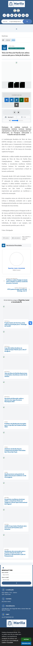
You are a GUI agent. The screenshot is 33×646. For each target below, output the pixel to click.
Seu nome (5, 572)
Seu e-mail (5, 577)
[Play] (14, 112)
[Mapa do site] (23, 15)
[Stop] (18, 112)
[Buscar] (27, 21)
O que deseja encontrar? (8, 18)
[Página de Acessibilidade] (27, 15)
